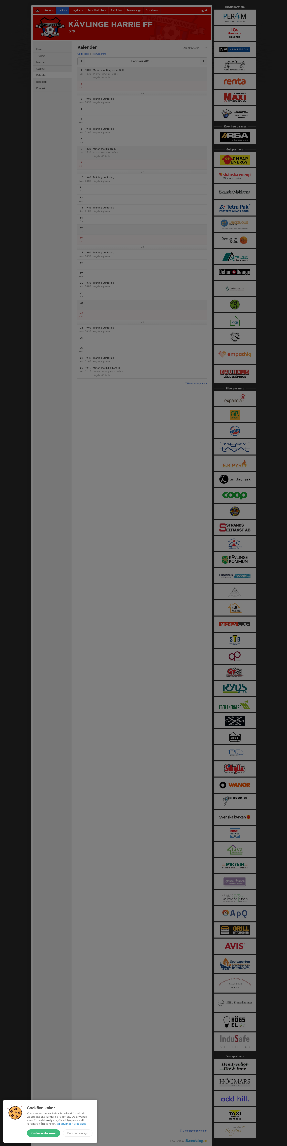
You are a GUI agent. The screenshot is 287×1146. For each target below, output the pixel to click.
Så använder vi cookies (71, 1123)
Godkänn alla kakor (43, 1133)
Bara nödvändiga (77, 1133)
